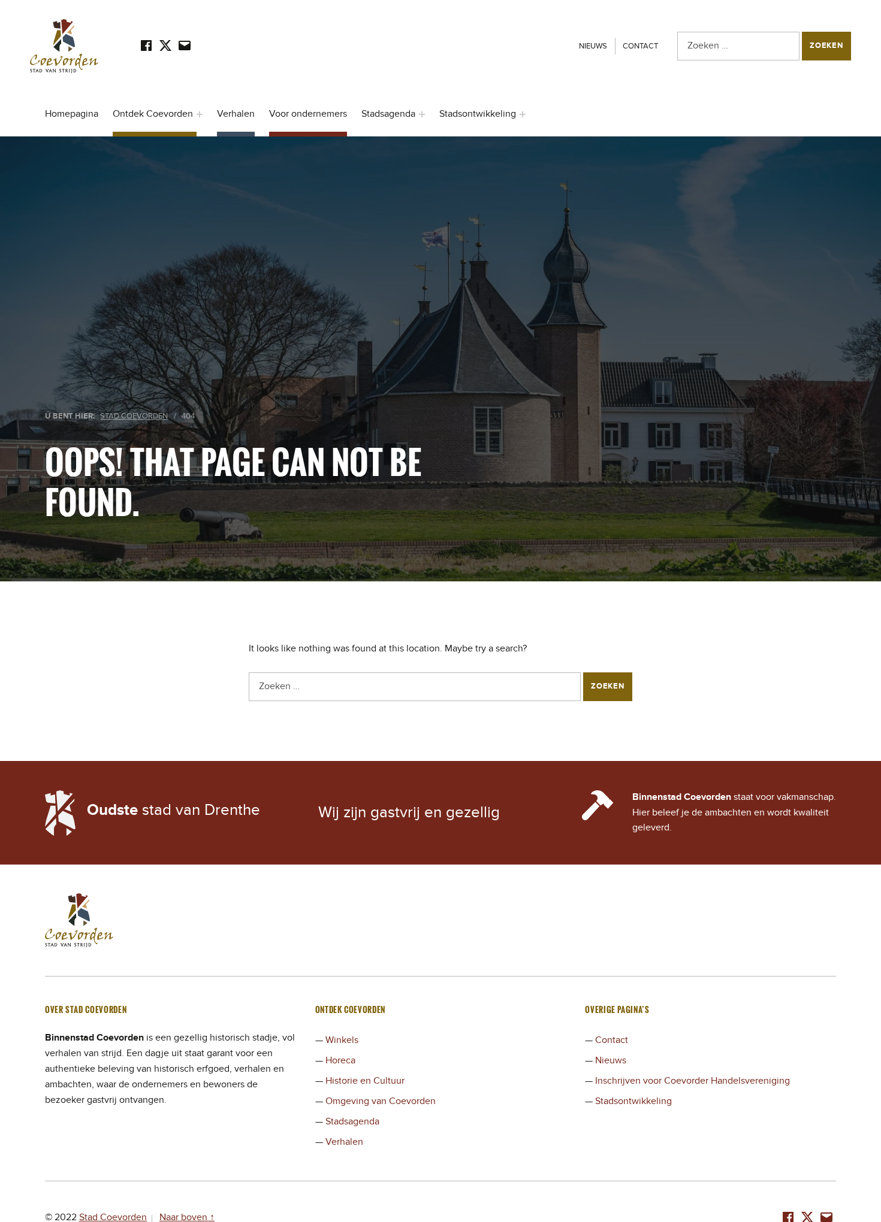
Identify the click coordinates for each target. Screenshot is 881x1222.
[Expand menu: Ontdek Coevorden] (200, 114)
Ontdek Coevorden (153, 114)
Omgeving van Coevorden (380, 1101)
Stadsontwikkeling (477, 114)
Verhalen (236, 114)
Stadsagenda (388, 114)
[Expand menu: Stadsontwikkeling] (523, 114)
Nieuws (593, 46)
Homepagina (71, 114)
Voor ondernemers (308, 114)
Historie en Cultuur (365, 1081)
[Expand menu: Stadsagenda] (422, 114)
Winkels (341, 1040)
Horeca (340, 1060)
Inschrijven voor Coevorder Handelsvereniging (692, 1081)
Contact (640, 46)
